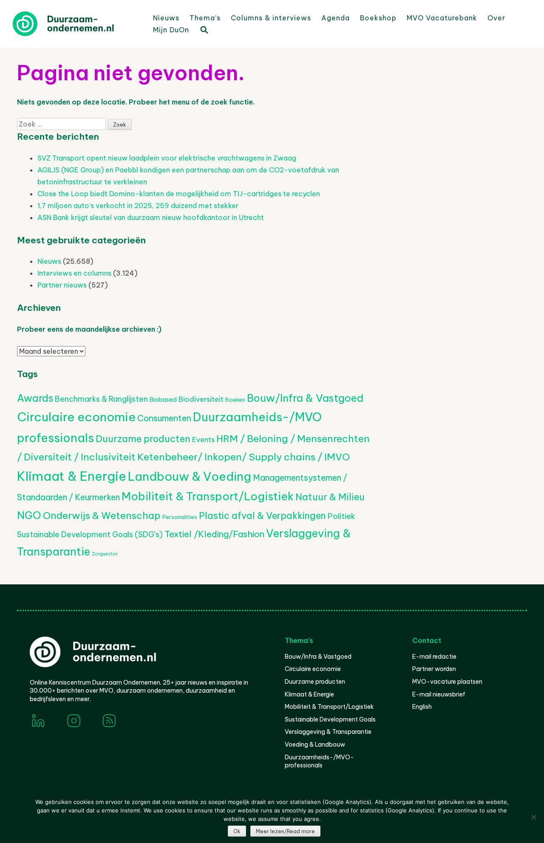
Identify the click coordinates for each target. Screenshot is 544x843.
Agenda (335, 18)
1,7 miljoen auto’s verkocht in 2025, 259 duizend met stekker (137, 205)
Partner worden (434, 669)
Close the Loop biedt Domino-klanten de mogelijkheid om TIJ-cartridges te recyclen (178, 193)
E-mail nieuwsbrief (438, 694)
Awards (35, 398)
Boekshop (378, 18)
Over (496, 18)
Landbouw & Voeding (189, 476)
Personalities (179, 516)
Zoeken (203, 29)
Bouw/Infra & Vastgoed (305, 398)
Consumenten (164, 418)
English (422, 706)
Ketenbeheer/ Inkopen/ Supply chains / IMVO (243, 457)
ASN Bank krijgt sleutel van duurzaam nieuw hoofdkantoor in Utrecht (150, 217)
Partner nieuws (62, 285)
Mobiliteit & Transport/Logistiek (208, 496)
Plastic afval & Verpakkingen (262, 516)
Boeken (235, 399)
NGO (29, 515)
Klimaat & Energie (71, 476)
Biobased (163, 399)
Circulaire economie (76, 417)
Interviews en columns (74, 273)
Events (203, 439)
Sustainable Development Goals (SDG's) (90, 534)
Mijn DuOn (171, 29)
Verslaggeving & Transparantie (328, 732)
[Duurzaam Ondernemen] (76, 23)
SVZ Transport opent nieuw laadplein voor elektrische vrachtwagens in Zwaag (166, 158)
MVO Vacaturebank (442, 18)
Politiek (341, 516)
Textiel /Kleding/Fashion (214, 534)
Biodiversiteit (201, 399)
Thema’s (205, 18)
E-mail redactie (434, 656)
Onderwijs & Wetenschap (102, 515)
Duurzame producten (143, 439)
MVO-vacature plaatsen (447, 681)
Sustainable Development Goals (330, 719)
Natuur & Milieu (330, 497)
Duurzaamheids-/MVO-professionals (319, 761)
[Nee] (533, 817)
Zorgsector (105, 554)
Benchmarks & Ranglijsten (101, 399)
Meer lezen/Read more (285, 831)
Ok (237, 831)
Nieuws (166, 18)
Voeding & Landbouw (315, 744)
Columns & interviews (271, 18)
